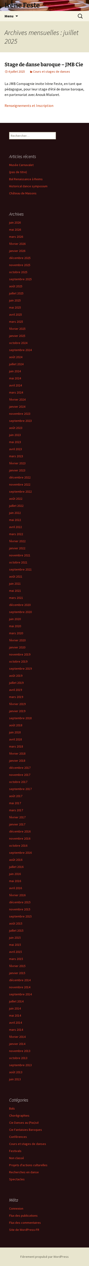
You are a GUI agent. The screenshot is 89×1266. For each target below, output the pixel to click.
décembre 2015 (20, 902)
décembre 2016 (20, 831)
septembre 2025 (20, 279)
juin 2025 (15, 300)
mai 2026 (15, 229)
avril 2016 (15, 888)
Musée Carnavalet (21, 165)
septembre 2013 (20, 1065)
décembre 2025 (20, 258)
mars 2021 (16, 598)
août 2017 (15, 796)
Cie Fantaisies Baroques (25, 1130)
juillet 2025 (16, 293)
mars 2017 (16, 810)
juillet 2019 (16, 683)
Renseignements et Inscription (29, 105)
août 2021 (15, 576)
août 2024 (15, 357)
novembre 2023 (19, 414)
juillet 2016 (16, 867)
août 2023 (15, 428)
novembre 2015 (19, 909)
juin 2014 (15, 1008)
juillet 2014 (16, 1001)
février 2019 (17, 704)
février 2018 (17, 753)
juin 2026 (15, 222)
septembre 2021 (20, 569)
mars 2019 (16, 697)
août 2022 (15, 499)
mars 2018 (16, 746)
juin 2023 (15, 435)
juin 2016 (15, 874)
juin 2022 (15, 513)
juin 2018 (15, 732)
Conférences (18, 1137)
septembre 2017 (20, 789)
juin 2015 (15, 938)
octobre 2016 (18, 845)
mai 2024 (15, 378)
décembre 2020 (20, 605)
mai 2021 (15, 591)
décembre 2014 (20, 980)
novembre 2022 (19, 484)
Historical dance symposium (28, 186)
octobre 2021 (18, 562)
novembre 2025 (19, 265)
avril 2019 (15, 690)
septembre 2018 (20, 718)
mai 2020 (15, 626)
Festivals (15, 1151)
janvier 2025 (17, 336)
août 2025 (15, 286)
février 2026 (17, 244)
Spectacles (17, 1179)
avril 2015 (15, 952)
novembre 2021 (19, 555)
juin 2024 (15, 371)
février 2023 (17, 463)
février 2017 (17, 817)
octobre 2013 (18, 1058)
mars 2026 (16, 237)
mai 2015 (15, 945)
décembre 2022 (20, 477)
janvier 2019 (17, 711)
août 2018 (15, 725)
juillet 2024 (16, 364)
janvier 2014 (17, 1044)
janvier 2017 (17, 824)
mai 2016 (15, 881)
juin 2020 (15, 619)
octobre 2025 (18, 272)
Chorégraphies (19, 1115)
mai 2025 (15, 307)
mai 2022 (15, 520)
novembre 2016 (19, 838)
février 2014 (17, 1037)
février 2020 (17, 640)
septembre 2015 (20, 916)
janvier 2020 (17, 647)
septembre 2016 (20, 853)
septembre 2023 (20, 421)
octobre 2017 (18, 782)
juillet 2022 (16, 506)
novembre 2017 (19, 775)
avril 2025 (15, 314)
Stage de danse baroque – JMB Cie (44, 64)
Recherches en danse (24, 1172)
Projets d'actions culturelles (28, 1165)
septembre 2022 (20, 491)
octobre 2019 (18, 661)
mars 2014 (16, 1030)
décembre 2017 (20, 768)
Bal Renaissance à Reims (26, 179)
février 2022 (17, 541)
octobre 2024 (18, 343)
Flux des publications (23, 1215)
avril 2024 (15, 385)
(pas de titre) (18, 172)
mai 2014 (15, 1015)
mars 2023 (16, 456)
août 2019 (15, 676)
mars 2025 (16, 322)
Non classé (16, 1158)
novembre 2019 (19, 654)
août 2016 (15, 860)
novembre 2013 (19, 1051)
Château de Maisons (23, 193)
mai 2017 (15, 803)
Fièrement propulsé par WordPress (44, 1257)
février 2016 (17, 895)
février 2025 (17, 329)
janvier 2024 (17, 406)
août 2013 (15, 1072)
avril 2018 (15, 739)
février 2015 (17, 966)
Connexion (16, 1208)
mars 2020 (16, 633)
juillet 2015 (16, 930)
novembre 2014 (19, 987)
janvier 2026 (17, 251)
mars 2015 (16, 959)
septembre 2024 (20, 350)
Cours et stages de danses (51, 71)
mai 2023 (15, 442)
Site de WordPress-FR (24, 1230)
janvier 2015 (17, 973)
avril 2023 (15, 449)
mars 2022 (16, 534)
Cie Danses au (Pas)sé (24, 1123)
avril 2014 (15, 1022)
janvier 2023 (17, 470)
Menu (9, 16)
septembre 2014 (20, 994)
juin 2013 (15, 1079)
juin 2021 (15, 583)
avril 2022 (15, 527)
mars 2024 (16, 392)
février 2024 (17, 399)
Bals (12, 1108)
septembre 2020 (20, 612)
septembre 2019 (20, 668)
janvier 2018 (17, 761)
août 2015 (15, 923)
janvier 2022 (17, 548)
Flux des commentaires (25, 1223)
